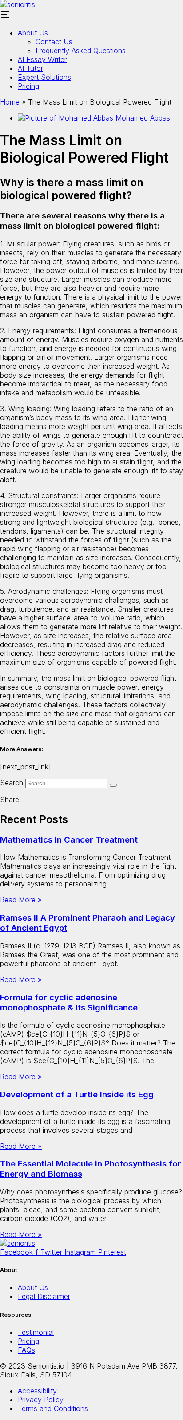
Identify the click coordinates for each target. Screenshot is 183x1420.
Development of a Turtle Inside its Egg (77, 1094)
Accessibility (37, 1390)
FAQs (26, 1350)
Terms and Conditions (53, 1408)
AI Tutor (30, 68)
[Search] (113, 785)
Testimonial (36, 1332)
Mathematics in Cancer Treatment (69, 840)
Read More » (21, 899)
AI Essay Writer (42, 59)
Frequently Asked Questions (81, 50)
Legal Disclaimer (44, 1296)
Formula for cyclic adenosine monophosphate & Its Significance (69, 1002)
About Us (33, 32)
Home (10, 102)
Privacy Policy (41, 1399)
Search (11, 782)
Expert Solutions (44, 77)
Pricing (28, 86)
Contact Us (54, 41)
